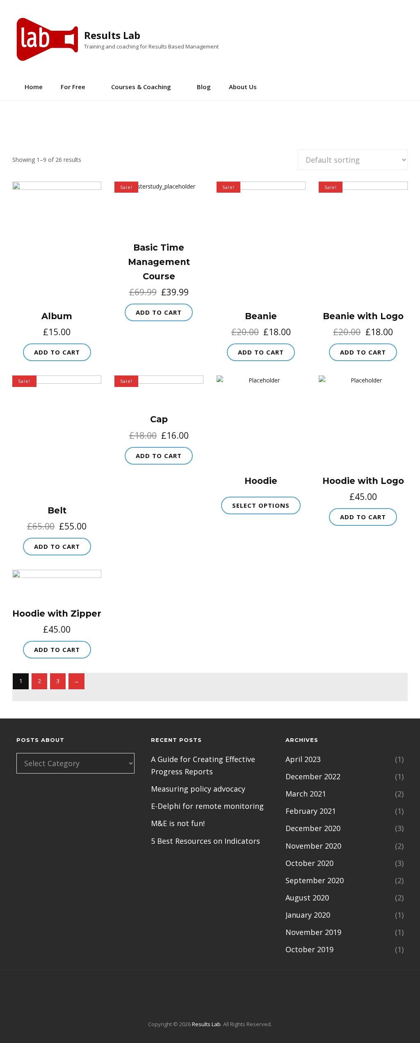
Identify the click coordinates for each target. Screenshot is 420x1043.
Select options (261, 505)
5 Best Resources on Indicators (205, 841)
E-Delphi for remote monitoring (207, 806)
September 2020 (314, 880)
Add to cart (57, 352)
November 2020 (313, 846)
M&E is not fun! (178, 823)
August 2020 (307, 898)
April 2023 (303, 759)
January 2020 (307, 915)
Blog (204, 87)
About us (243, 87)
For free (73, 87)
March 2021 (305, 794)
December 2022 (312, 776)
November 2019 (313, 932)
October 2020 (309, 863)
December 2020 (312, 828)
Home (34, 87)
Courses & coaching (141, 87)
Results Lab (112, 35)
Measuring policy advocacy (198, 789)
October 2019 (309, 949)
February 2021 (310, 811)
